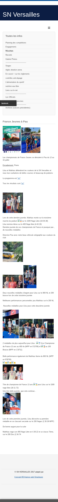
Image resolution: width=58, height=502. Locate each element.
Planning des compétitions (16, 43)
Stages (8, 66)
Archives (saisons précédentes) (18, 108)
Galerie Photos (11, 59)
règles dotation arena (14, 70)
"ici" (19, 178)
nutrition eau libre (12, 86)
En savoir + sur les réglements (18, 74)
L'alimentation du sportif (15, 82)
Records (9, 55)
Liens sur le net (12, 90)
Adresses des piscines (14, 101)
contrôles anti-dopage (14, 78)
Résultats (9, 51)
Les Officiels (10, 97)
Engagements (11, 47)
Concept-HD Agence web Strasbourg (28, 477)
